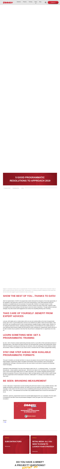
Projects (24, 1)
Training (30, 1)
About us (36, 2)
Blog (40, 1)
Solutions (19, 1)
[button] (46, 2)
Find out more (7, 446)
